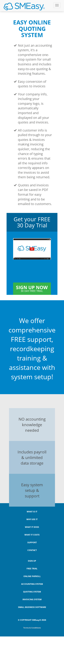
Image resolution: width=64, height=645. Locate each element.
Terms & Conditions (32, 627)
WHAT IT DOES (32, 527)
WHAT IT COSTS (32, 534)
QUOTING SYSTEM (32, 591)
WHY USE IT (32, 519)
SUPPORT (32, 542)
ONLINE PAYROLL (32, 576)
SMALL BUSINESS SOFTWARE (32, 607)
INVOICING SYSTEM (32, 599)
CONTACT (32, 550)
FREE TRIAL (32, 568)
